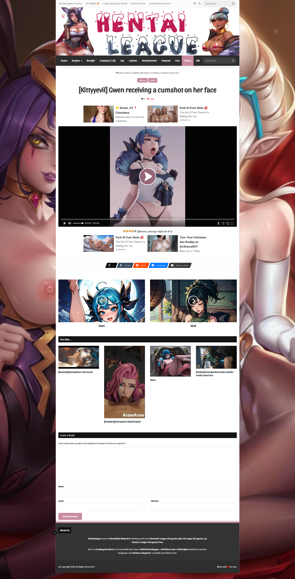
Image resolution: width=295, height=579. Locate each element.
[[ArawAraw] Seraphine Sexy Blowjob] (124, 382)
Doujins (76, 60)
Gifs (198, 60)
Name (61, 486)
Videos (187, 60)
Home (64, 60)
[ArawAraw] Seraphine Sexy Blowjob (122, 421)
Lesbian (133, 60)
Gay (122, 60)
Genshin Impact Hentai (159, 3)
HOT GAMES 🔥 (92, 3)
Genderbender (149, 60)
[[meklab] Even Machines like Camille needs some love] (216, 357)
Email (61, 501)
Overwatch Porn (138, 3)
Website (155, 501)
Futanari (166, 60)
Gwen (152, 80)
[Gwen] (170, 361)
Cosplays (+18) (108, 60)
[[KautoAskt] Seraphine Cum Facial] (78, 357)
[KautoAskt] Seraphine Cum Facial (75, 372)
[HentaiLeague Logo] (147, 31)
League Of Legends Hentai (115, 3)
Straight (91, 60)
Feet (177, 60)
